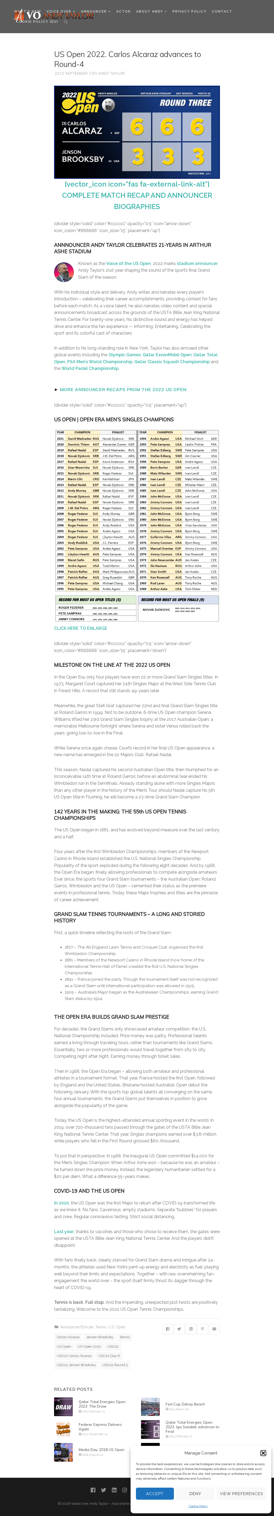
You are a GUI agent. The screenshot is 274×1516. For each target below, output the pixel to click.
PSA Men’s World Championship (99, 361)
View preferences (241, 1493)
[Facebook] (93, 1490)
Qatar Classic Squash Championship (172, 361)
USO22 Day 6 (109, 1356)
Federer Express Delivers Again (100, 1426)
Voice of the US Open (128, 263)
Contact (222, 11)
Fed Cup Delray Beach (185, 1404)
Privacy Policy (190, 11)
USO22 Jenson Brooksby (76, 1365)
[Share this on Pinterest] (202, 1329)
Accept (154, 1493)
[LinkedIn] (114, 1490)
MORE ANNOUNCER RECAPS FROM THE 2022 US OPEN (123, 389)
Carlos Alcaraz (68, 1337)
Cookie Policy (198, 1506)
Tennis (100, 1327)
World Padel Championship (90, 368)
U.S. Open (116, 1327)
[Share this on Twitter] (179, 1329)
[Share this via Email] (214, 1329)
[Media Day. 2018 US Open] (63, 1452)
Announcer (94, 11)
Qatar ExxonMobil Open (167, 354)
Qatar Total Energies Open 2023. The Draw (102, 1404)
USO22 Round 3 (115, 1365)
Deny (195, 1493)
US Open (64, 1346)
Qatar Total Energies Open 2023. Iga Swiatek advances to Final (192, 1427)
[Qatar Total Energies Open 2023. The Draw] (63, 1406)
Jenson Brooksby (99, 1337)
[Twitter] (104, 1490)
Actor (123, 11)
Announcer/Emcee (76, 1327)
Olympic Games (124, 354)
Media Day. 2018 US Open (101, 1449)
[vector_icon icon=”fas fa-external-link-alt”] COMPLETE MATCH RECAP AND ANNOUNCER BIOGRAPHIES (137, 195)
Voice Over (59, 11)
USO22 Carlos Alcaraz (74, 1356)
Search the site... (65, 22)
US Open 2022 (89, 1346)
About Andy (149, 11)
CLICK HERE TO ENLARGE (80, 628)
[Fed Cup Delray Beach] (150, 1406)
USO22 (113, 1346)
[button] (263, 1453)
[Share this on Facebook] (167, 1329)
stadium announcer (197, 263)
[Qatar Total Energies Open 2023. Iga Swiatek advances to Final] (150, 1429)
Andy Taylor (111, 73)
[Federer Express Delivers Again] (63, 1429)
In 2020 (61, 1203)
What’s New (27, 11)
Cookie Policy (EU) (37, 22)
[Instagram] (124, 1490)
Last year (64, 1231)
